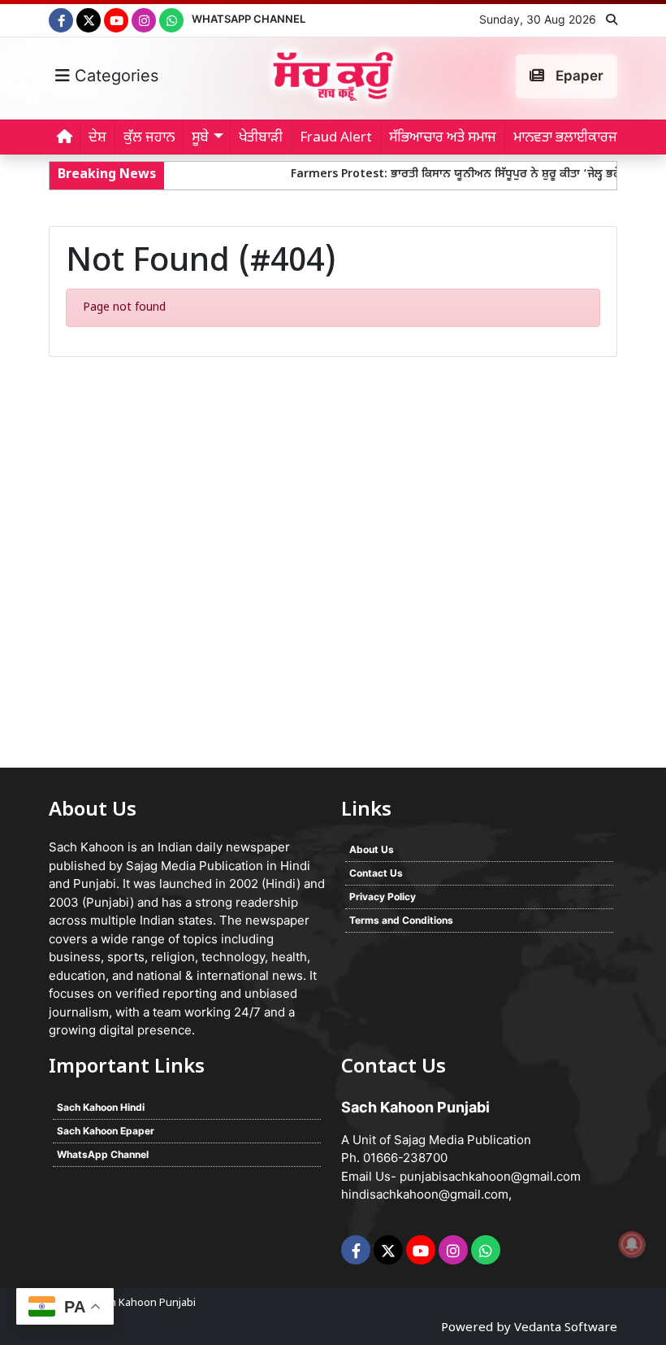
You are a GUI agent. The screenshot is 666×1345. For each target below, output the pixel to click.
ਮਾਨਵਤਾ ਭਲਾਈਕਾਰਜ (565, 138)
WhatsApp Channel (248, 18)
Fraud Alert (336, 138)
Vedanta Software (565, 1328)
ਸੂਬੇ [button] (200, 138)
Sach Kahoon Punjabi (144, 1303)
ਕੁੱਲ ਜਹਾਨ (149, 138)
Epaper (577, 75)
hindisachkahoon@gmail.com (424, 1194)
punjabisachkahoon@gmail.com (490, 1176)
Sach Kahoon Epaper (105, 1131)
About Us (371, 849)
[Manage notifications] (632, 1244)
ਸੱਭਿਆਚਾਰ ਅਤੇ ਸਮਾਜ (442, 138)
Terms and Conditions (401, 920)
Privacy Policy (382, 896)
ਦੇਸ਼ (97, 138)
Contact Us (376, 873)
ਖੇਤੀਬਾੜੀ (261, 138)
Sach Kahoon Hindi (101, 1107)
